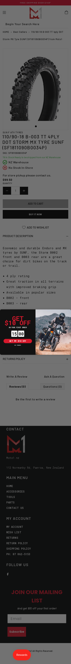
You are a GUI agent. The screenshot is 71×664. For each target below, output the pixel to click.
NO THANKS (18, 345)
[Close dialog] (2, 311)
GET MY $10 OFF (17, 341)
